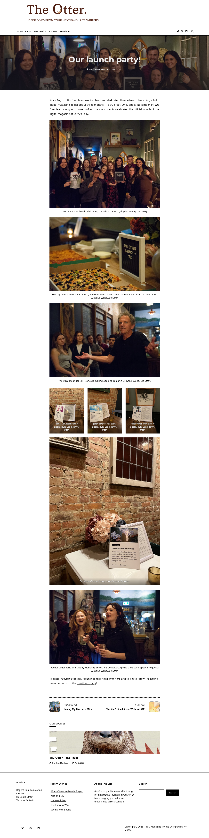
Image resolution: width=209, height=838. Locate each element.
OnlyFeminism (58, 800)
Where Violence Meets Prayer (67, 791)
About (28, 31)
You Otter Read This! (63, 757)
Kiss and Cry (57, 795)
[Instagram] (182, 31)
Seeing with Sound (61, 809)
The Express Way (60, 805)
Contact (53, 31)
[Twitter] (178, 31)
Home (20, 31)
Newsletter (65, 31)
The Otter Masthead (97, 69)
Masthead (39, 31)
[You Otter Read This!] (104, 742)
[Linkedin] (186, 31)
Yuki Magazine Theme (157, 826)
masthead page (86, 683)
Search (172, 792)
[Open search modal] (192, 31)
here (118, 679)
